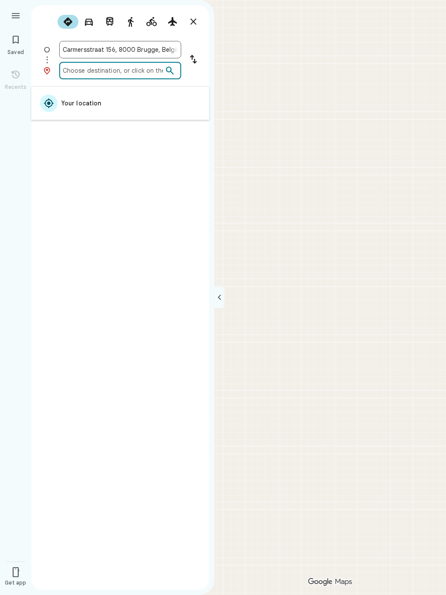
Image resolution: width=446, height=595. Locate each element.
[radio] (67, 21)
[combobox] (120, 49)
